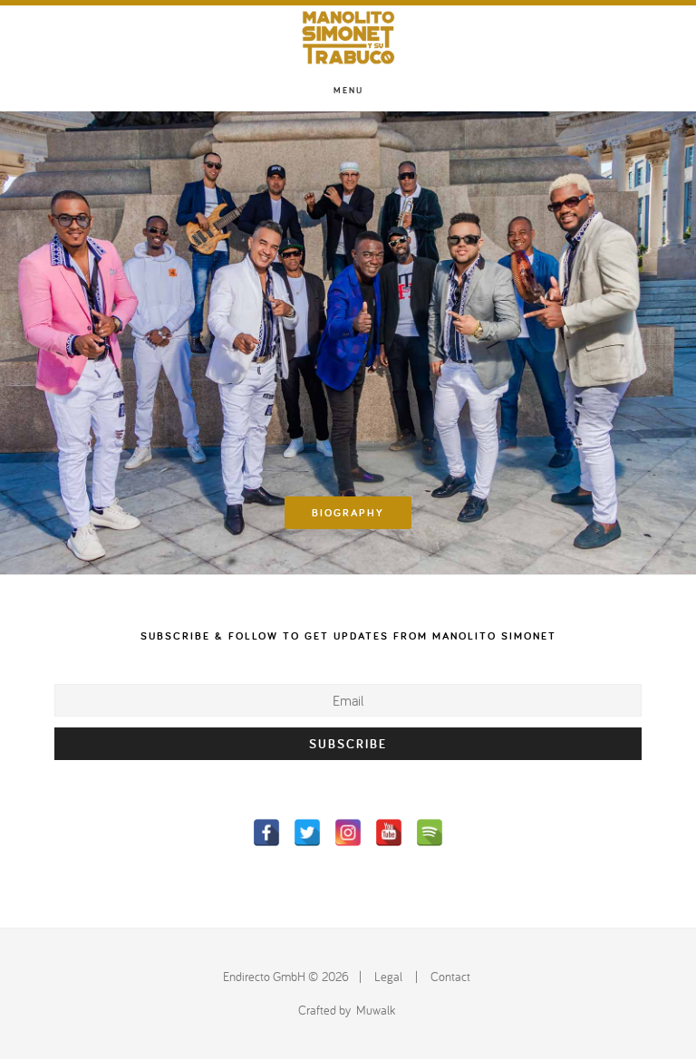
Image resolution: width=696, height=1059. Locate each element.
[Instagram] (348, 832)
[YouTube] (388, 832)
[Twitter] (307, 832)
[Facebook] (266, 832)
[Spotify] (429, 832)
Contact (450, 976)
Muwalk (375, 1010)
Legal (388, 976)
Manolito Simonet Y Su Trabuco (348, 37)
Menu (348, 90)
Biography (348, 512)
